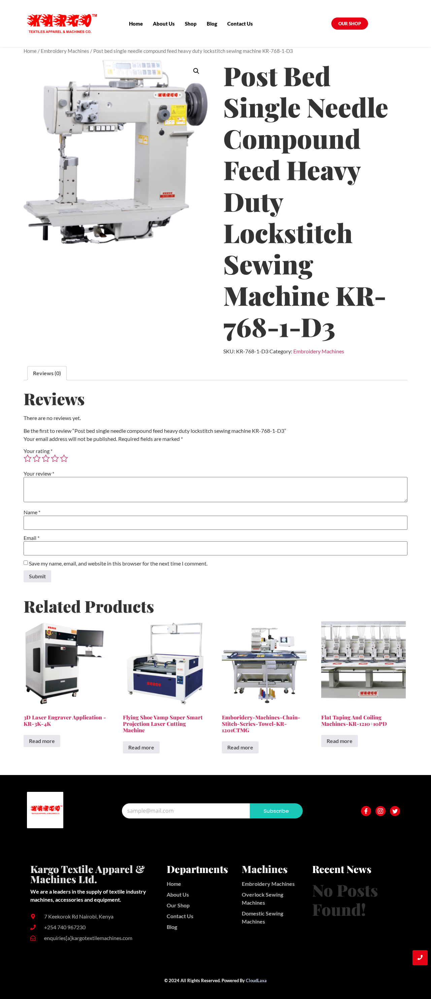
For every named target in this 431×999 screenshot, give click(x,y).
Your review (39, 473)
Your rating (38, 451)
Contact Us (240, 24)
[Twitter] (395, 811)
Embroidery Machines (65, 51)
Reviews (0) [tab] (47, 373)
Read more (42, 741)
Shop (191, 24)
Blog (212, 24)
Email (31, 538)
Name (32, 512)
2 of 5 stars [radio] (37, 458)
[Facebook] (366, 811)
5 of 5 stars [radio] (64, 458)
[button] (196, 71)
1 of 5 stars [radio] (28, 458)
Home (136, 24)
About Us (164, 24)
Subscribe (276, 810)
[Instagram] (380, 811)
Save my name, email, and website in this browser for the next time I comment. (118, 563)
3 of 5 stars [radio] (46, 458)
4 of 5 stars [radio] (55, 458)
